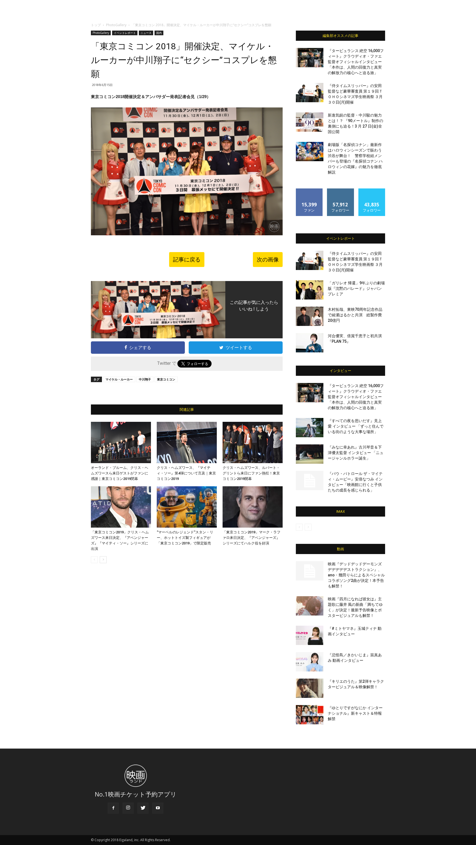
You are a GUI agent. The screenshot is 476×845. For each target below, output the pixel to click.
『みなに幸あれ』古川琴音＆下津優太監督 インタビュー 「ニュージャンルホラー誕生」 (355, 452)
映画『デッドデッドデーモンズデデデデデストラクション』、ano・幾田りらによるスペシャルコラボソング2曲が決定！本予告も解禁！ (356, 575)
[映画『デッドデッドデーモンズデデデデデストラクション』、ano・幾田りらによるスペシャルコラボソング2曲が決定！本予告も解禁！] (309, 571)
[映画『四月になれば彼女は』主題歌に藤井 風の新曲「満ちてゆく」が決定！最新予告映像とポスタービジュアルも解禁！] (309, 605)
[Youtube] (157, 808)
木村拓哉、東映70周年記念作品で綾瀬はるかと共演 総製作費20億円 (355, 315)
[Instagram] (128, 808)
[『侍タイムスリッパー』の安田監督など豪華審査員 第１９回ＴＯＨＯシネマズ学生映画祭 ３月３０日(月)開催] (309, 92)
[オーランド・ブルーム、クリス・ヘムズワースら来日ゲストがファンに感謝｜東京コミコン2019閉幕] (121, 442)
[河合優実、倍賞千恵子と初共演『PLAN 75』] (309, 342)
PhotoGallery (116, 25)
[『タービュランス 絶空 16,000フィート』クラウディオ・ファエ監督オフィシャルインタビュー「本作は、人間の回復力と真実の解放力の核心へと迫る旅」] (309, 57)
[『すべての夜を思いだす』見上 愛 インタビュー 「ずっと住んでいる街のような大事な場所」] (309, 427)
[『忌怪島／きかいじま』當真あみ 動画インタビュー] (309, 661)
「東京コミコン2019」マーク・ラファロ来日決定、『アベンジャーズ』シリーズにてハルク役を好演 (251, 537)
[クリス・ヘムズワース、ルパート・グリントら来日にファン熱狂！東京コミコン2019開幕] (253, 442)
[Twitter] (142, 808)
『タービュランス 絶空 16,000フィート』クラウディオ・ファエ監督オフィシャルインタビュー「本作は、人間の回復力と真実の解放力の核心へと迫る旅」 (356, 61)
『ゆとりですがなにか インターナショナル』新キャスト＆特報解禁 (355, 713)
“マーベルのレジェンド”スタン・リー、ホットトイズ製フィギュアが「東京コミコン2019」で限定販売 (185, 537)
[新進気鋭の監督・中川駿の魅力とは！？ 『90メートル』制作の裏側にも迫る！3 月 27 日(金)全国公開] (309, 122)
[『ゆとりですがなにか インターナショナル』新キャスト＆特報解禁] (309, 714)
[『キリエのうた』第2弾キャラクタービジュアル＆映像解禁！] (309, 688)
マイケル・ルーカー (119, 379)
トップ (96, 25)
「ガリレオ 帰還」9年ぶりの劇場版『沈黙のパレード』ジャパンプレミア (356, 288)
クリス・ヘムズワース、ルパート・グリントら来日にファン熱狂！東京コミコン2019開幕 (251, 473)
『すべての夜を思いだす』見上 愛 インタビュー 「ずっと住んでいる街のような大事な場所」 (355, 426)
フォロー (340, 190)
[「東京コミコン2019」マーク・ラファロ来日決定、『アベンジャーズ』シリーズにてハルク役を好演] (253, 507)
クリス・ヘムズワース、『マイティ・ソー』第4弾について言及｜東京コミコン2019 (186, 473)
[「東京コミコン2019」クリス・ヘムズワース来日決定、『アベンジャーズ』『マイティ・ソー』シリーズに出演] (121, 507)
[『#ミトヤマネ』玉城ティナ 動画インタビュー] (309, 635)
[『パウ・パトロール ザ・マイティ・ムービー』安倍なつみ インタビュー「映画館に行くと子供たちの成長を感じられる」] (309, 480)
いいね (309, 190)
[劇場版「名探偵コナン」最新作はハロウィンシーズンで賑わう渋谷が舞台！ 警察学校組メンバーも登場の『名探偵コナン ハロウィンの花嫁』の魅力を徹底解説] (309, 151)
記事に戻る (187, 260)
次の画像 (268, 260)
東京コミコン (166, 379)
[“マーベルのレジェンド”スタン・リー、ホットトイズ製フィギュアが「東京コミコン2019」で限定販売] (187, 507)
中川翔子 (145, 379)
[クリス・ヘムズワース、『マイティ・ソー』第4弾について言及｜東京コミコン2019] (187, 442)
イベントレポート (125, 33)
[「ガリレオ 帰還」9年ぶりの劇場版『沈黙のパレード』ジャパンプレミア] (309, 289)
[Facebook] (113, 808)
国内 (159, 33)
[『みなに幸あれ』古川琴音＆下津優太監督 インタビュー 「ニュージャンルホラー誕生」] (309, 454)
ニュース (146, 33)
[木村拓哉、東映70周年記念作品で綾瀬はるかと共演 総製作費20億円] (309, 316)
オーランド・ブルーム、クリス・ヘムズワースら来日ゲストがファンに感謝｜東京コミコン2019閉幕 (119, 473)
